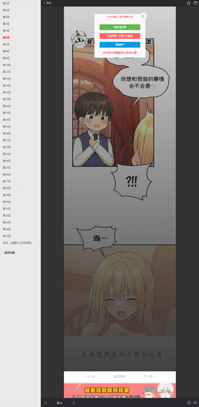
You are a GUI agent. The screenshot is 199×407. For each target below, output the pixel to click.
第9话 (6, 58)
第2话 (6, 10)
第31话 (7, 208)
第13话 (7, 85)
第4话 (6, 23)
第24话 (7, 160)
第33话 (7, 222)
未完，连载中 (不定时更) (17, 242)
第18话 (7, 119)
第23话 (7, 153)
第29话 (7, 195)
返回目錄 (9, 252)
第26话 (7, 174)
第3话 (6, 17)
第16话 (7, 106)
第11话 (7, 71)
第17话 (7, 112)
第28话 (7, 188)
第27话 (7, 181)
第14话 (7, 92)
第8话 (6, 51)
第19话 (7, 126)
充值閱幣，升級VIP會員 (119, 36)
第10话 (7, 64)
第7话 (6, 44)
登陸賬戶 (120, 44)
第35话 (7, 236)
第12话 (7, 78)
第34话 (7, 229)
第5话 (6, 30)
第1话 (6, 3)
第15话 (7, 99)
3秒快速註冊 (119, 27)
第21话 (7, 140)
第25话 (7, 167)
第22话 (7, 147)
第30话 (7, 201)
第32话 (7, 215)
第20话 (7, 133)
